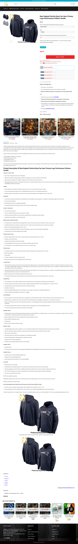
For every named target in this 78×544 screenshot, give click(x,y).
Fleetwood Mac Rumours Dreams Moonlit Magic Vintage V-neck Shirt (66, 137)
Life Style (22, 8)
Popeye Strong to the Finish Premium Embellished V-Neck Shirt (48, 137)
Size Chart (42, 35)
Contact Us (54, 529)
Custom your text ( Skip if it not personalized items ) (49, 40)
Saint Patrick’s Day (30, 8)
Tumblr (6, 481)
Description (6, 143)
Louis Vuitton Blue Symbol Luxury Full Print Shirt (9, 516)
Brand (16, 143)
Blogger (6, 483)
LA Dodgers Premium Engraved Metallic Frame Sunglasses (11, 137)
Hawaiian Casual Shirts (14, 8)
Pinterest (7, 478)
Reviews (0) (11, 143)
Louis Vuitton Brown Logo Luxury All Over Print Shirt (21, 516)
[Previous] (11, 29)
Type (41, 24)
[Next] (36, 29)
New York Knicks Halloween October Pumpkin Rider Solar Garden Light (30, 137)
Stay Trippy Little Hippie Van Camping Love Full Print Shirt (57, 517)
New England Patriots (47, 114)
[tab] (6, 143)
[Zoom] (11, 41)
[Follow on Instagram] (5, 538)
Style (41, 30)
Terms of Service (31, 536)
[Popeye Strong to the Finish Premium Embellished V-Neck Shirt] (48, 126)
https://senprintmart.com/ (69, 488)
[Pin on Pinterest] (47, 82)
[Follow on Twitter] (7, 538)
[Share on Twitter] (43, 82)
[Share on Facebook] (41, 82)
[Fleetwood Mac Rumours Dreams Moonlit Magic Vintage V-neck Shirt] (66, 126)
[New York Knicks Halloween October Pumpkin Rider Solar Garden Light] (30, 126)
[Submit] (55, 4)
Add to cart (60, 57)
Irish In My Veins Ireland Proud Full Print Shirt (69, 516)
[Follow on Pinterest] (9, 538)
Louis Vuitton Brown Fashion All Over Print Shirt (45, 516)
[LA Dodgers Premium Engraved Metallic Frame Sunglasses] (12, 126)
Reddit (6, 485)
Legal (53, 538)
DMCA (53, 536)
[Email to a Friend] (45, 82)
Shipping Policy (55, 532)
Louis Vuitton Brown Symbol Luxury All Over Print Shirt (33, 517)
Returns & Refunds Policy (33, 532)
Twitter (6, 476)
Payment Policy (55, 534)
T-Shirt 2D (5, 8)
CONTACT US (37, 8)
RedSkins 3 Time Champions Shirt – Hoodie (14, 493)
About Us (30, 529)
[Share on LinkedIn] (49, 82)
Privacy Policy (31, 534)
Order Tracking (44, 8)
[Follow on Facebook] (4, 538)
